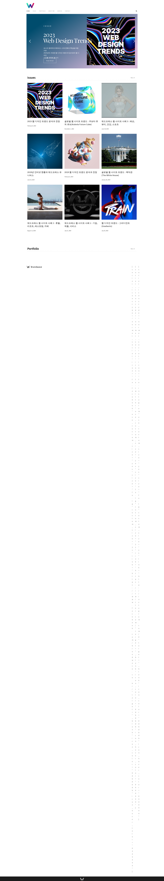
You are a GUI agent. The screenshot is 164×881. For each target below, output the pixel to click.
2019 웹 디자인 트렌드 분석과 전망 (80, 172)
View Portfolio (82, 62)
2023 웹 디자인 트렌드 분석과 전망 (43, 121)
